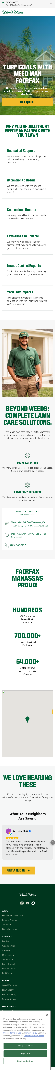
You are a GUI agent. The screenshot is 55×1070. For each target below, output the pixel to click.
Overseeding (8, 955)
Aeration (6, 950)
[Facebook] (33, 903)
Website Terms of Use (12, 1033)
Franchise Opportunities (13, 916)
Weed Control (8, 946)
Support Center (9, 999)
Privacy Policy (31, 1033)
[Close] (47, 1015)
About (5, 911)
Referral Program (9, 920)
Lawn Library (8, 990)
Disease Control (9, 969)
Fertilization (7, 941)
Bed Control (7, 973)
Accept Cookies (25, 1046)
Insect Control (8, 964)
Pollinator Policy (9, 994)
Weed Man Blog (9, 985)
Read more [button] (11, 854)
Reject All (25, 1053)
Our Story (6, 925)
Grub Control (8, 960)
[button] (2, 842)
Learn (5, 981)
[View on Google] (8, 831)
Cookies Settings (25, 1061)
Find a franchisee (9, 929)
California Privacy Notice (34, 1036)
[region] (25, 1040)
